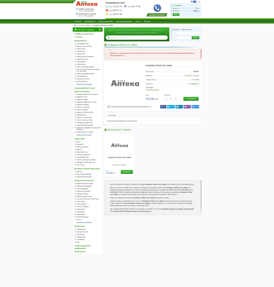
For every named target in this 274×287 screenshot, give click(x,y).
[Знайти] (108, 38)
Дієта (78, 142)
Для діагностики (82, 232)
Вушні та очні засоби (84, 46)
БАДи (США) (79, 139)
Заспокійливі (81, 62)
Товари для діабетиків (85, 122)
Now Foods (81, 165)
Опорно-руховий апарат (85, 74)
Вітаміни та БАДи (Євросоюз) (87, 168)
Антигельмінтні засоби (85, 132)
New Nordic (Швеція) (84, 174)
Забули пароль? (186, 29)
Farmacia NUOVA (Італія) (84, 88)
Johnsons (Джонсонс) (84, 196)
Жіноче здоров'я (82, 147)
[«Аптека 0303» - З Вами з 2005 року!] (86, 3)
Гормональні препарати (85, 56)
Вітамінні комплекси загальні (87, 94)
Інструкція (111, 115)
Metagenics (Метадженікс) (86, 162)
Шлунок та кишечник (84, 117)
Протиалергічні (82, 76)
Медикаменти (80, 41)
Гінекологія (81, 51)
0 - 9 (163, 30)
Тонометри (81, 239)
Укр (194, 2)
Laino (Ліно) (81, 201)
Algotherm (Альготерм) (85, 183)
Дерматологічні (82, 59)
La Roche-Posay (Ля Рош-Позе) (88, 199)
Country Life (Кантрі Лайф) (86, 160)
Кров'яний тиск (82, 152)
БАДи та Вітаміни (81, 91)
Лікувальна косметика (84, 180)
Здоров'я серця (82, 99)
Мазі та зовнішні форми (85, 67)
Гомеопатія (81, 54)
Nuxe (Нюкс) (81, 209)
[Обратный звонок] (157, 8)
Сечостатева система (84, 120)
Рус (199, 2)
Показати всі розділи (84, 84)
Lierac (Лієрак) (82, 204)
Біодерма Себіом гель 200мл (119, 157)
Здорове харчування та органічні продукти (89, 128)
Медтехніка (79, 226)
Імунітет (80, 149)
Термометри (81, 237)
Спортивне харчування (85, 125)
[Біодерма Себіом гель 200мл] (119, 145)
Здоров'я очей (82, 97)
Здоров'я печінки (83, 104)
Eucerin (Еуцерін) (82, 188)
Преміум (80, 37)
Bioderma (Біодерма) (84, 186)
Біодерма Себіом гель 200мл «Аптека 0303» (178, 209)
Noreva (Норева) (83, 206)
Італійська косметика (83, 34)
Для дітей (80, 144)
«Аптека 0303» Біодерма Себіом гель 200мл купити (132, 211)
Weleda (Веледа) (82, 217)
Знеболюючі (81, 64)
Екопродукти (80, 251)
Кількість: (167, 95)
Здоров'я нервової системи (87, 102)
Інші (78, 242)
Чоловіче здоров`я (83, 154)
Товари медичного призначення (82, 247)
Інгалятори (81, 234)
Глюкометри (81, 229)
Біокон (79, 219)
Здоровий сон (82, 115)
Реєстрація (176, 29)
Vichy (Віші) (80, 212)
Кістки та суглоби (83, 107)
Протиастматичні (83, 79)
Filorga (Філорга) (82, 194)
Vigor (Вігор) (81, 214)
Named (79, 171)
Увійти (195, 37)
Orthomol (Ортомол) (84, 177)
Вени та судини (82, 110)
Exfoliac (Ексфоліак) (84, 191)
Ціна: (147, 95)
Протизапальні (82, 81)
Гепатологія (81, 49)
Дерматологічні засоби (85, 112)
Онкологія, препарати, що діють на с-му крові (88, 70)
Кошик (176, 14)
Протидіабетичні (83, 44)
